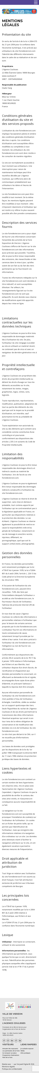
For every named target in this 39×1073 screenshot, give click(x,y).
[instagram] (8, 1040)
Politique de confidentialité (12, 1069)
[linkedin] (12, 1040)
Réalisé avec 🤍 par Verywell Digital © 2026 (18, 1064)
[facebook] (4, 1040)
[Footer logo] (19, 1006)
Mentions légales (8, 1066)
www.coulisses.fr (9, 76)
